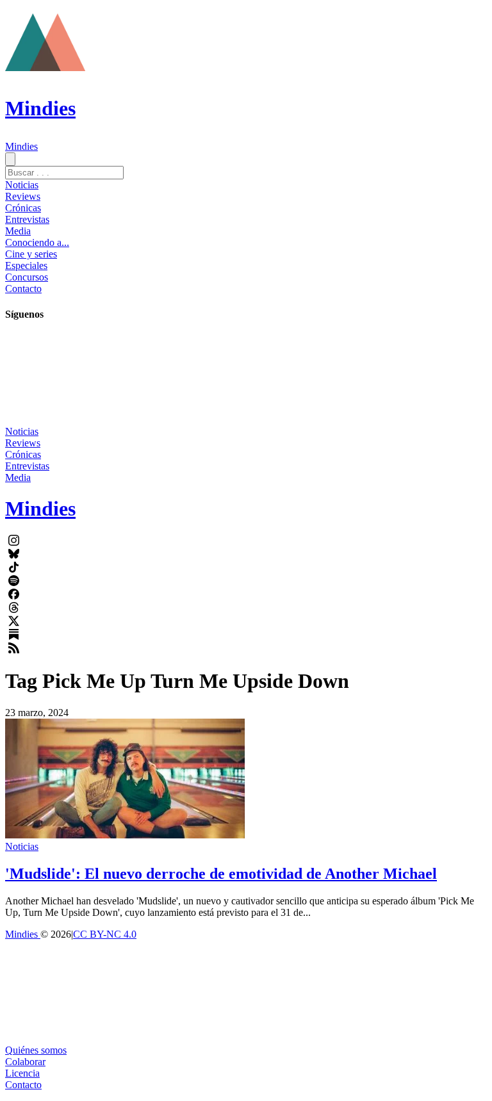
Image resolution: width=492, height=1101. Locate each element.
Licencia (22, 1073)
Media (18, 230)
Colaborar (25, 1061)
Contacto (23, 288)
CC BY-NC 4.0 (104, 934)
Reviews (22, 196)
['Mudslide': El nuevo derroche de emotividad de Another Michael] (125, 834)
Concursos (26, 277)
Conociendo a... (37, 242)
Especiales (26, 265)
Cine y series (31, 254)
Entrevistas (27, 219)
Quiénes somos (36, 1050)
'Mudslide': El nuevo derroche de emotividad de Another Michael (221, 873)
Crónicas (23, 207)
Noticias (21, 184)
